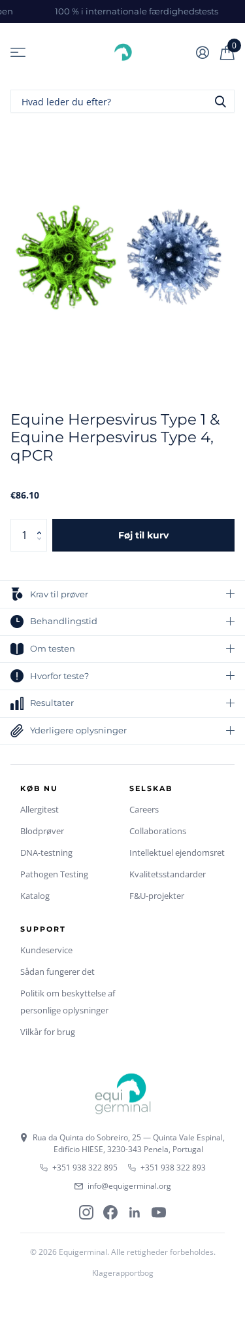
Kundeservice (46, 950)
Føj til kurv (143, 535)
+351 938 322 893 (173, 1167)
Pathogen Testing (54, 874)
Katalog (35, 896)
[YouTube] (159, 1212)
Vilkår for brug (47, 1032)
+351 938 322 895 (85, 1167)
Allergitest (39, 809)
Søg (220, 101)
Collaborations (157, 831)
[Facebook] (110, 1212)
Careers (144, 809)
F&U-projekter (156, 896)
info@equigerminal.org (129, 1185)
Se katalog (17, 52)
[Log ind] (202, 52)
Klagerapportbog (123, 1272)
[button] (42, 523)
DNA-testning (46, 852)
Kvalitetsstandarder (167, 874)
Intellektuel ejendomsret (177, 852)
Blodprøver (42, 831)
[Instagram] (86, 1212)
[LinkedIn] (134, 1212)
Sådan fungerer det (57, 971)
